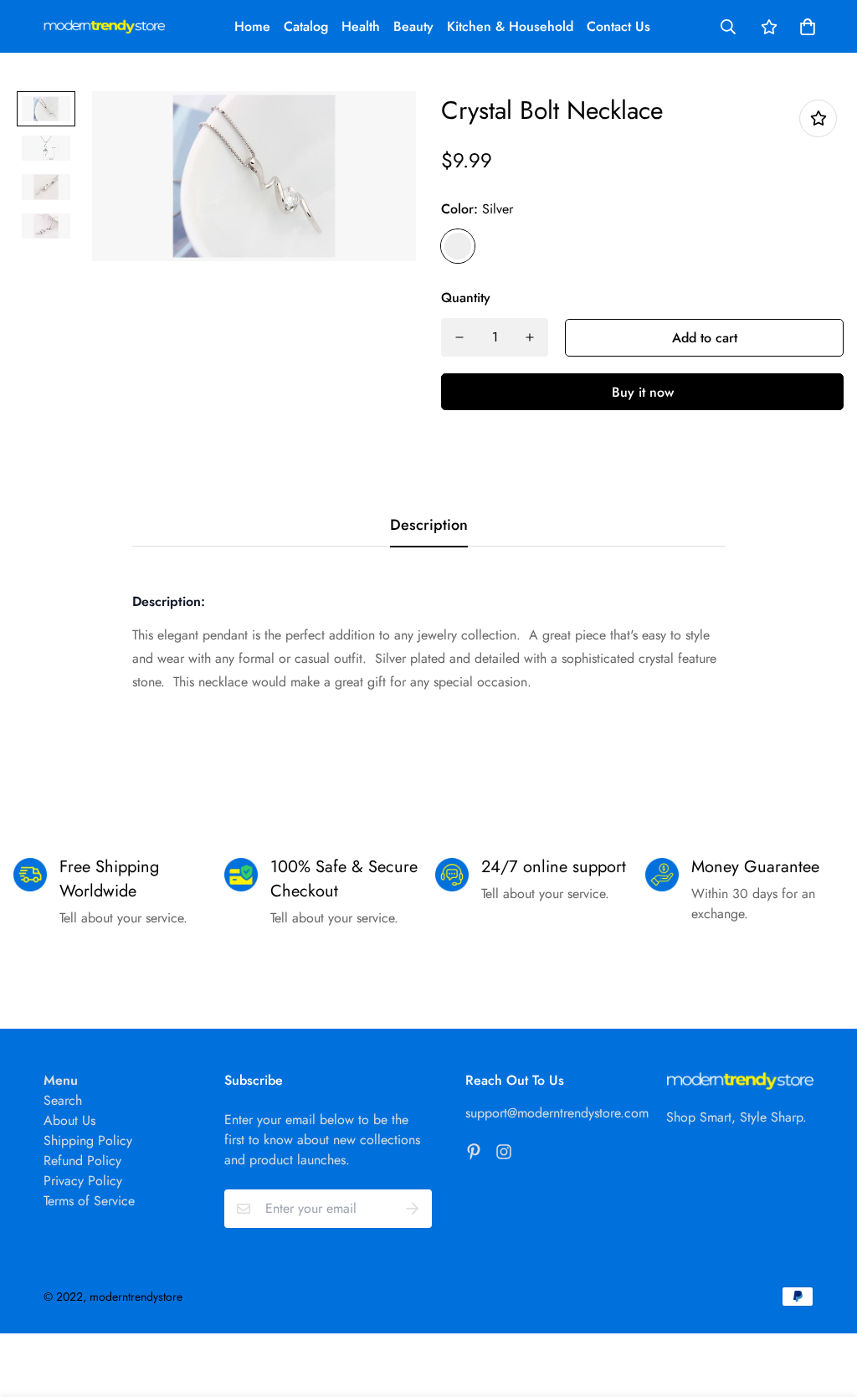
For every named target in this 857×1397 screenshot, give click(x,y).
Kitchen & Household (510, 26)
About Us (69, 1120)
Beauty (413, 26)
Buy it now (643, 392)
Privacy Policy (83, 1180)
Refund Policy (82, 1160)
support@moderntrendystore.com (557, 1112)
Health (360, 26)
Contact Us (618, 26)
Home (252, 26)
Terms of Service (89, 1200)
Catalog (306, 26)
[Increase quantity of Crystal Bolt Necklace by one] (529, 337)
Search (63, 1100)
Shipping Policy (88, 1140)
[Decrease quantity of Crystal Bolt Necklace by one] (459, 337)
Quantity (465, 297)
